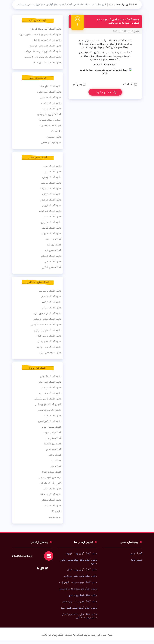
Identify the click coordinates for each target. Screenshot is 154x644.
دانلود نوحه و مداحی (51, 142)
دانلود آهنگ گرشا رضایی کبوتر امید (79, 608)
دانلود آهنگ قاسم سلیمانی (47, 398)
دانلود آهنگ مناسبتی (50, 97)
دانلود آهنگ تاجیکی (51, 256)
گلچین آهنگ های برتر (50, 125)
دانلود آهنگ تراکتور (51, 302)
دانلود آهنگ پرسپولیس (49, 290)
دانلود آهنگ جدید (52, 108)
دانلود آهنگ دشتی (51, 216)
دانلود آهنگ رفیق (52, 415)
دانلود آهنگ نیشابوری (50, 188)
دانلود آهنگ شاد (53, 505)
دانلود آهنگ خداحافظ (50, 494)
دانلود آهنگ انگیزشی (50, 376)
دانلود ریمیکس (53, 136)
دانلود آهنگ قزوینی (51, 205)
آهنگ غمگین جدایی (51, 427)
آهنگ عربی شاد (53, 239)
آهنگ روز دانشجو (52, 443)
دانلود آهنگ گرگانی (51, 194)
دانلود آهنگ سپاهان (51, 307)
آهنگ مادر (56, 466)
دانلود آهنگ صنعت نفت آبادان (46, 324)
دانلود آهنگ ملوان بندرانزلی (47, 330)
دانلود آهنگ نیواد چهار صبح (47, 62)
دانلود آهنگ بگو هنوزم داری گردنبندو (43, 57)
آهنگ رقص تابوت (52, 432)
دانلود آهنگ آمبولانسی (49, 421)
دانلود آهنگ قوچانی (51, 228)
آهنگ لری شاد (54, 244)
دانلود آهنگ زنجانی (51, 177)
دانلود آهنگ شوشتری (50, 199)
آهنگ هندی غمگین (51, 267)
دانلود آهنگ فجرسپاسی (49, 341)
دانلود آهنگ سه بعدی (50, 393)
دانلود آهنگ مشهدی (51, 233)
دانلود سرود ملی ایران (50, 352)
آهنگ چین (136, 553)
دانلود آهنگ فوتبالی (51, 103)
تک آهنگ (128, 84)
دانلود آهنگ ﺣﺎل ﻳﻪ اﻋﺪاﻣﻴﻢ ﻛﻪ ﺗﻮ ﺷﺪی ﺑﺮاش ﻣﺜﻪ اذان (79, 616)
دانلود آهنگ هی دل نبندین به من (79, 601)
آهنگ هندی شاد (53, 250)
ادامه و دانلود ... (102, 92)
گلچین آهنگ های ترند (50, 483)
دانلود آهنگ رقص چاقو (49, 382)
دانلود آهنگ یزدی (52, 171)
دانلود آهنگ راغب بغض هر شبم (45, 45)
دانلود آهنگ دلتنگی (51, 500)
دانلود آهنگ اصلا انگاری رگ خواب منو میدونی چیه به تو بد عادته (118, 21)
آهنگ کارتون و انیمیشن (49, 114)
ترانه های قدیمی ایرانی (50, 477)
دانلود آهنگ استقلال (51, 296)
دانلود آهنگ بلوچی (51, 166)
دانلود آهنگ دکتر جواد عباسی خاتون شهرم (40, 34)
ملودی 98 (56, 511)
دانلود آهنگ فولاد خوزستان (47, 313)
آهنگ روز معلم (53, 449)
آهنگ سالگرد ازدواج (51, 471)
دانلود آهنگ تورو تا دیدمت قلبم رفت (43, 51)
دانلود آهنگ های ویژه (50, 86)
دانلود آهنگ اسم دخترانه (48, 92)
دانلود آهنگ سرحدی (51, 183)
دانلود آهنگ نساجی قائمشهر (47, 319)
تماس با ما (136, 560)
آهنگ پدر (56, 460)
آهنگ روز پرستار (53, 438)
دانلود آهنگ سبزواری (50, 222)
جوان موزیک (55, 516)
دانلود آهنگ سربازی (51, 387)
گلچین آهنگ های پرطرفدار (48, 404)
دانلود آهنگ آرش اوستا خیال (47, 40)
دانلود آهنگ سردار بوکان (49, 347)
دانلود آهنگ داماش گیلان (48, 335)
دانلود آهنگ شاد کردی (50, 211)
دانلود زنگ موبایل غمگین (49, 410)
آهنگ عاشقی (54, 455)
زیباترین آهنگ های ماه (49, 120)
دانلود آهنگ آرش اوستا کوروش (46, 29)
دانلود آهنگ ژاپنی (52, 488)
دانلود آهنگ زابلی (52, 261)
